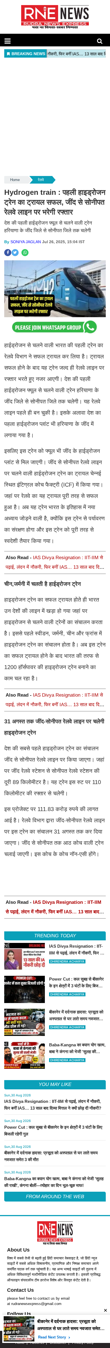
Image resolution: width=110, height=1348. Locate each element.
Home (15, 180)
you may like (55, 1084)
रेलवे (41, 180)
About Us (18, 1250)
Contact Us (20, 1290)
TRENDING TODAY (55, 935)
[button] (7, 41)
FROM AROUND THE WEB (55, 1196)
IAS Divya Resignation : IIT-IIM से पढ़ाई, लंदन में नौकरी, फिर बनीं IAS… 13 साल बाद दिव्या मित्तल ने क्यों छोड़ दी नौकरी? (55, 567)
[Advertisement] (55, 117)
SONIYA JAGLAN (25, 242)
